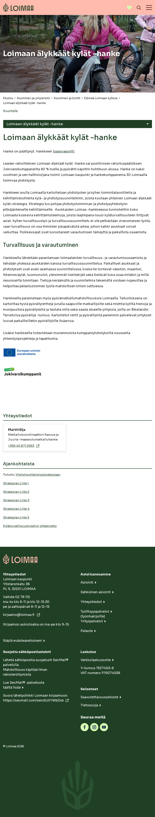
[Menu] (149, 7)
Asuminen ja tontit (67, 98)
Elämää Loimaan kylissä (100, 98)
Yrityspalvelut (92, 621)
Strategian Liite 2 (16, 492)
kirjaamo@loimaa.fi (19, 615)
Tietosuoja (89, 705)
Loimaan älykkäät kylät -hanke (34, 124)
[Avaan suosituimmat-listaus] (129, 7)
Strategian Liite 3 (16, 500)
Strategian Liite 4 (16, 509)
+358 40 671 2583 (21, 446)
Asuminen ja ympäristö (33, 98)
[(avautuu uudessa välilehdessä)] (85, 727)
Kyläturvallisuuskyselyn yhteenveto (30, 526)
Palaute (87, 631)
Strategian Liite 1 (16, 483)
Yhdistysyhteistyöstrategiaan (37, 474)
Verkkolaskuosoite (96, 660)
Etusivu (8, 98)
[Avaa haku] (139, 7)
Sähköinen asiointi (96, 592)
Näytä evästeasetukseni (22, 640)
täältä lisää (12, 687)
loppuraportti (63, 151)
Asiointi (87, 582)
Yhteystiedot (91, 602)
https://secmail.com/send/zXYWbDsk (33, 700)
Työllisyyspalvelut (95, 611)
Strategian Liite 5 (16, 517)
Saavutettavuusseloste (99, 697)
